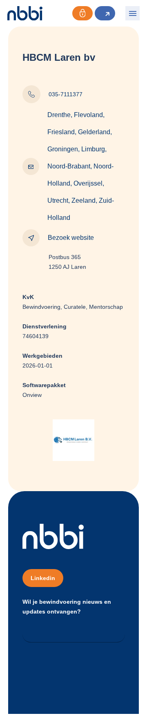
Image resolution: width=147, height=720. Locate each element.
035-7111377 (65, 94)
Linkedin (43, 578)
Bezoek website (71, 237)
